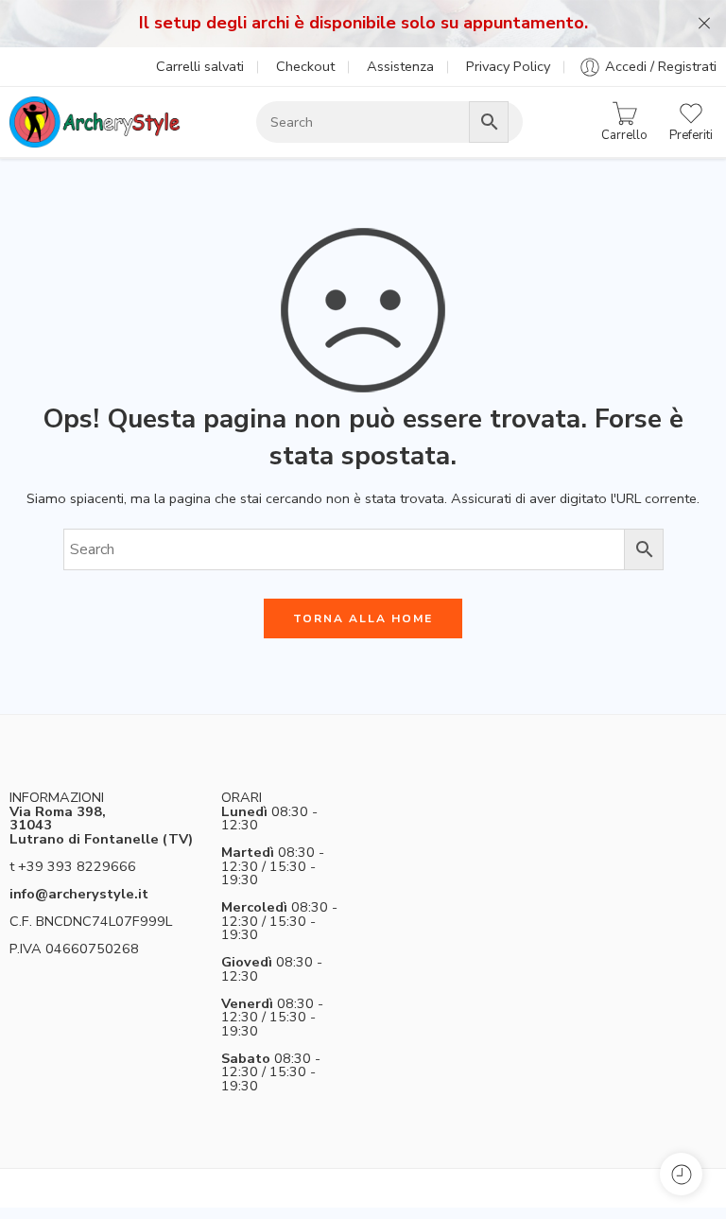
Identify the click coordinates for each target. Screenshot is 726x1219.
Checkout (305, 66)
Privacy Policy (508, 66)
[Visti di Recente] (681, 1174)
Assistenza (400, 66)
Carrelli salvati (200, 66)
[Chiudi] (704, 24)
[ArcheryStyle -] (95, 122)
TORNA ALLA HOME (363, 618)
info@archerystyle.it (78, 893)
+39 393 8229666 (77, 866)
